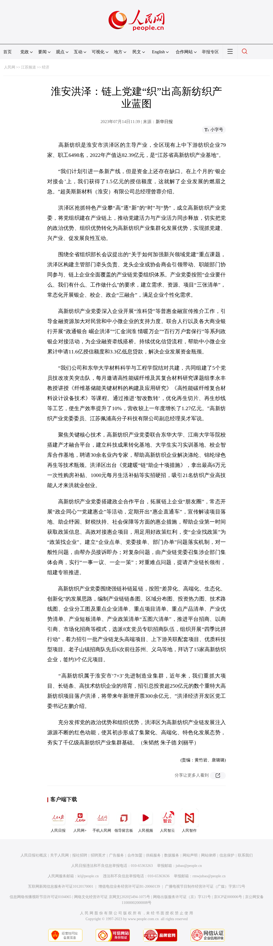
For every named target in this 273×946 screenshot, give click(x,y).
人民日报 (58, 831)
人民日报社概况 (34, 855)
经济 (45, 67)
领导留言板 (123, 831)
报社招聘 (79, 855)
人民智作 (189, 831)
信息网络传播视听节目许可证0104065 (40, 897)
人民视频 (145, 831)
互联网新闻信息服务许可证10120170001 (60, 886)
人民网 (9, 67)
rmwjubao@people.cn (209, 876)
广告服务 (116, 855)
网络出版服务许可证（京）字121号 (182, 897)
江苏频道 (28, 67)
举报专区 (210, 52)
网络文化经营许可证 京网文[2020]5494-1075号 (112, 897)
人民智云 (167, 831)
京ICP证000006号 (228, 897)
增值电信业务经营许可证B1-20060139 (129, 886)
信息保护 (226, 855)
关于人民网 (59, 855)
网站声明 (190, 855)
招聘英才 (98, 855)
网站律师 (208, 855)
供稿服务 (153, 855)
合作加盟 (134, 855)
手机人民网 (102, 831)
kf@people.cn (88, 876)
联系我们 (245, 855)
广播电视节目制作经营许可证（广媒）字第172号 (205, 886)
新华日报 (164, 121)
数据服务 (171, 855)
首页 (7, 52)
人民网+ (80, 831)
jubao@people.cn (189, 866)
